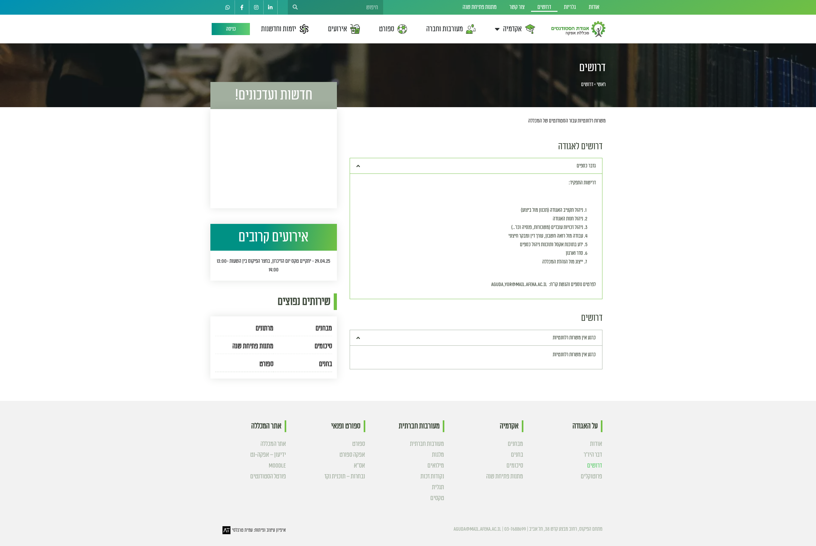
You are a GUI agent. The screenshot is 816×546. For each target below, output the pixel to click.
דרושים (544, 7)
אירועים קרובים (273, 237)
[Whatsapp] (228, 7)
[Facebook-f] (242, 7)
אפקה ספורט (352, 455)
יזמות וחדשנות (278, 29)
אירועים (337, 29)
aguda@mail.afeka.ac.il (477, 529)
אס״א (359, 465)
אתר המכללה (273, 444)
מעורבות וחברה (444, 29)
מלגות (438, 455)
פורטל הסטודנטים (268, 476)
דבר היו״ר (593, 455)
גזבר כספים (586, 166)
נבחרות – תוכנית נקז (344, 476)
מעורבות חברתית (427, 444)
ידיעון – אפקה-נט (268, 455)
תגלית (438, 487)
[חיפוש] (295, 7)
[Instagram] (256, 7)
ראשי (601, 84)
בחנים (325, 364)
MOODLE (277, 465)
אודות (594, 7)
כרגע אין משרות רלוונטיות (574, 338)
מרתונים (264, 328)
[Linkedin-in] (271, 7)
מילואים (435, 465)
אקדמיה (512, 29)
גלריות (570, 7)
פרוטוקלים (591, 476)
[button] (476, 165)
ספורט (386, 29)
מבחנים (324, 328)
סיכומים (323, 346)
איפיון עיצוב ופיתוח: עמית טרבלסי (259, 530)
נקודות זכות (432, 476)
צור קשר (517, 7)
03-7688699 (515, 529)
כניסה (231, 29)
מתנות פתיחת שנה (480, 7)
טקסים (437, 498)
